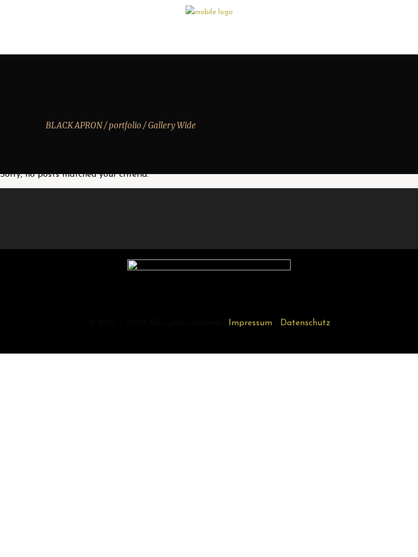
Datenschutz (305, 323)
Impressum (250, 323)
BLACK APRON (74, 125)
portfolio (125, 125)
